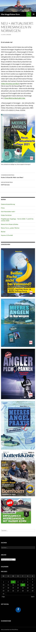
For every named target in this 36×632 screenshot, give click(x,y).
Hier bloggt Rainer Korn (10, 14)
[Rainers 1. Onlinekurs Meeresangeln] (16, 510)
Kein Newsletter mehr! (8, 211)
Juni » (32, 596)
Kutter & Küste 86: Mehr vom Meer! (12, 176)
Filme (2, 208)
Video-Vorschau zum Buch (10, 83)
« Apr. (3, 596)
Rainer (9, 34)
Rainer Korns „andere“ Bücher (10, 228)
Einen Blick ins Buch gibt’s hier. (14, 98)
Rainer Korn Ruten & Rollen (9, 224)
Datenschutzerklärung (8, 204)
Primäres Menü (33, 14)
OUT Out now (7, 183)
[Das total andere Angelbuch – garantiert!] (18, 374)
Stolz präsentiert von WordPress (9, 629)
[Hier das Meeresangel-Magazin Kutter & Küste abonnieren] (18, 474)
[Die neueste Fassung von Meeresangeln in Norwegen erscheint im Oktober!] (18, 322)
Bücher (3, 231)
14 (23, 585)
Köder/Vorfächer (6, 215)
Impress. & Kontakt (7, 235)
